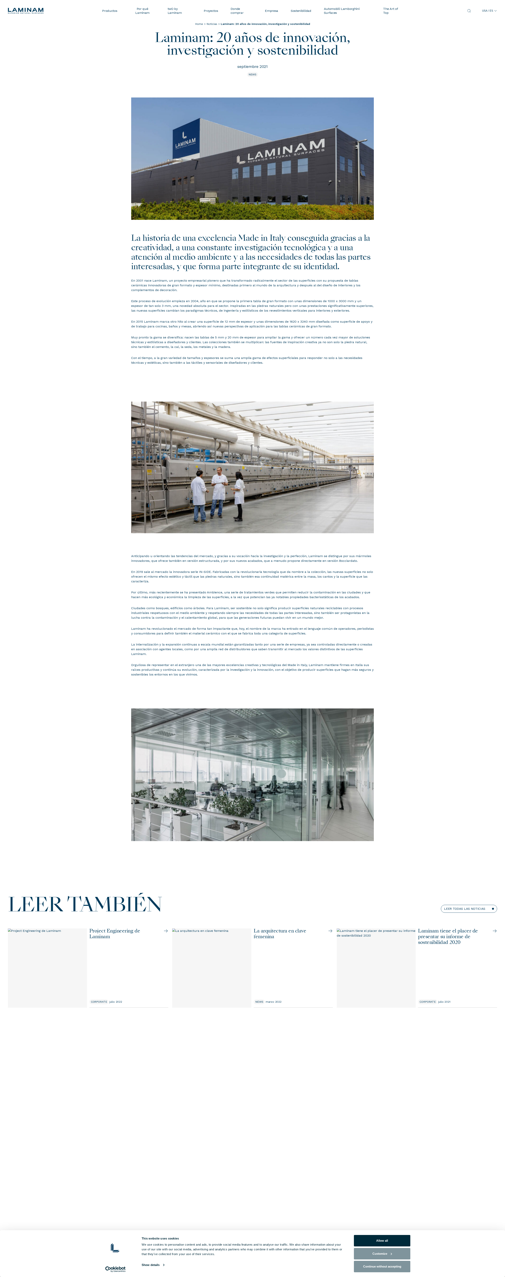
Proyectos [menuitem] (211, 11)
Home (199, 23)
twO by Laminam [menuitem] (175, 10)
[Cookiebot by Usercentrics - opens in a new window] (115, 1269)
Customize (379, 1253)
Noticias (212, 23)
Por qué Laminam (142, 10)
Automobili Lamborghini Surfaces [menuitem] (342, 10)
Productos (109, 11)
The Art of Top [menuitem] (390, 10)
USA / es (487, 10)
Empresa (271, 11)
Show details (151, 1265)
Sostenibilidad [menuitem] (301, 11)
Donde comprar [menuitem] (237, 10)
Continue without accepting (382, 1266)
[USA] (52, 11)
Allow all (382, 1240)
